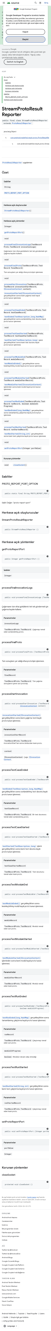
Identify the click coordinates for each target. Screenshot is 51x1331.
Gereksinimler (7, 1221)
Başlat (25, 39)
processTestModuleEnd (14, 357)
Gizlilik (5, 1317)
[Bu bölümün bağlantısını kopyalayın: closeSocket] (17, 1175)
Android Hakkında (9, 1314)
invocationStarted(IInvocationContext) (23, 293)
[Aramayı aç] (35, 2)
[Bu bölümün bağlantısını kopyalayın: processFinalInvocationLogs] (34, 588)
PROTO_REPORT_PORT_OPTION (16, 193)
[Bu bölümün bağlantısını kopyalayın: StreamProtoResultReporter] (35, 520)
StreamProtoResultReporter (16, 210)
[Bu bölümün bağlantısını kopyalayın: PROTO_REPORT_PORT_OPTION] (40, 484)
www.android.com (9, 1294)
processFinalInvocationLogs (17, 244)
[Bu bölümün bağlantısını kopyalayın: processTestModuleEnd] (30, 884)
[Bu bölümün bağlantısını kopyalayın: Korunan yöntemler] (30, 1167)
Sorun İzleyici (7, 1305)
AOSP (4, 71)
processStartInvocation (15, 284)
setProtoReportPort (13, 448)
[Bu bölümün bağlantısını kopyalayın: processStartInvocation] (30, 694)
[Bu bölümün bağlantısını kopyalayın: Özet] (11, 172)
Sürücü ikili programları (10, 1236)
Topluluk (21, 1314)
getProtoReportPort (13, 232)
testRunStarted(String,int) (17, 434)
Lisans (42, 1314)
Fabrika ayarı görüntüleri (11, 1232)
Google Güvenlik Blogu (10, 1261)
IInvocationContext (13, 289)
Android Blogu (7, 1257)
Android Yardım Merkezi (11, 1282)
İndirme (5, 1225)
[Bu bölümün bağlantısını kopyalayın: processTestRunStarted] (30, 1067)
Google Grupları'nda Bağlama (13, 1272)
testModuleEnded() (12, 363)
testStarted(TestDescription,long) (21, 340)
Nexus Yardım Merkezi (10, 1290)
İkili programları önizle (10, 1229)
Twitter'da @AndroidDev (11, 1254)
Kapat (25, 32)
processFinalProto (12, 265)
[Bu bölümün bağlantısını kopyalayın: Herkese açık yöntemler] (36, 542)
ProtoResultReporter (21, 123)
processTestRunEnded (14, 401)
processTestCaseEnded (14, 310)
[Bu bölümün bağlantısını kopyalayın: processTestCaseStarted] (31, 827)
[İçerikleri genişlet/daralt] (14, 77)
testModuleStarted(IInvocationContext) (22, 384)
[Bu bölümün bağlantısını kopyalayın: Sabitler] (15, 476)
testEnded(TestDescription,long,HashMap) (24, 317)
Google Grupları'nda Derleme (13, 1269)
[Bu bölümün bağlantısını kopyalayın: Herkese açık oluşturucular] (41, 512)
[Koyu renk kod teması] (47, 490)
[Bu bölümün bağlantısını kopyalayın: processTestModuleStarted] (34, 939)
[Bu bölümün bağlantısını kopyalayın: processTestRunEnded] (28, 996)
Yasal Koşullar (32, 1314)
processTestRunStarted (15, 427)
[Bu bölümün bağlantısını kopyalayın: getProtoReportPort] (27, 549)
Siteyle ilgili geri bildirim (19, 1317)
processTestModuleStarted (16, 378)
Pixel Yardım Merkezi (9, 1286)
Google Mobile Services (11, 1297)
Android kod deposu (9, 1217)
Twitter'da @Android (9, 1250)
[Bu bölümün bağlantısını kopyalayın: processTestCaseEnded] (30, 770)
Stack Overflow (8, 1301)
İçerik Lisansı (31, 1197)
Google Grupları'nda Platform (13, 1265)
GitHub (4, 1240)
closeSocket (19, 465)
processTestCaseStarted (15, 333)
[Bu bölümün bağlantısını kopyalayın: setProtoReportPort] (26, 1122)
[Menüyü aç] (3, 3)
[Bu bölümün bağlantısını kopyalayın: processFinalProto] (24, 642)
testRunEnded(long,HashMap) (17, 410)
